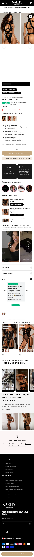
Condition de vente (11, 498)
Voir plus (10, 297)
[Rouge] (30, 350)
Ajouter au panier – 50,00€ (17, 553)
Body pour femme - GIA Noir (18, 199)
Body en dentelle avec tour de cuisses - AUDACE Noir (20, 209)
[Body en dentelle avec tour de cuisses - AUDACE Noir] (5, 212)
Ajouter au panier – (17, 153)
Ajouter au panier (17, 204)
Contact (7, 501)
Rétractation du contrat (12, 486)
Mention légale (10, 483)
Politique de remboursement (14, 489)
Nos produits (9, 469)
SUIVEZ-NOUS (6, 409)
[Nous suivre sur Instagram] (6, 532)
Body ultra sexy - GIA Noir (9, 353)
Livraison (8, 492)
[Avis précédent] (5, 291)
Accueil (5, 12)
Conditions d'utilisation (12, 495)
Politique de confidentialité (13, 480)
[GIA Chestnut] (6, 350)
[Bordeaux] (23, 350)
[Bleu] (32, 350)
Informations (9, 472)
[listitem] (5, 188)
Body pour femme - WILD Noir (18, 219)
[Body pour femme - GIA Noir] (5, 202)
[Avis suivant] (27, 291)
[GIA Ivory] (8, 350)
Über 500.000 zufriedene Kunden (18, 103)
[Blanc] (25, 350)
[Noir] (3, 350)
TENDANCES (9, 463)
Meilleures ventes (10, 466)
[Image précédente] (4, 47)
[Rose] (27, 350)
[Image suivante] (30, 47)
